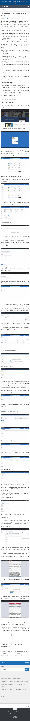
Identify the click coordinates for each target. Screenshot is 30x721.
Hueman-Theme (23, 713)
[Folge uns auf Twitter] (26, 662)
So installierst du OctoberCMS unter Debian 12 (12, 675)
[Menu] (28, 6)
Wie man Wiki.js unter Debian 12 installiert (11, 678)
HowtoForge (4, 6)
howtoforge (6, 18)
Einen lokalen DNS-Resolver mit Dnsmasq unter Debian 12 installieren (21, 651)
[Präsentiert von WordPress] (10, 713)
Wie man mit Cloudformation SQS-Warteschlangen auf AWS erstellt (7, 651)
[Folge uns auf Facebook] (28, 662)
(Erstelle (10, 85)
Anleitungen (4, 9)
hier (8, 73)
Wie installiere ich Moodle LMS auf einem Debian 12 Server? (15, 681)
